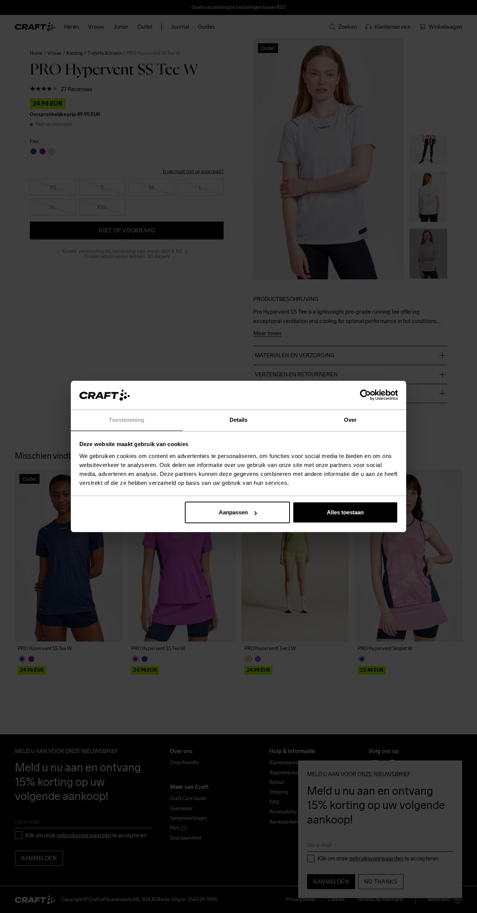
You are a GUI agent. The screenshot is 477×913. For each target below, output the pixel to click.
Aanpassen (233, 512)
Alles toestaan (345, 512)
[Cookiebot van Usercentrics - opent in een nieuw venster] (365, 395)
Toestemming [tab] (126, 420)
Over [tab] (350, 420)
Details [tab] (239, 420)
